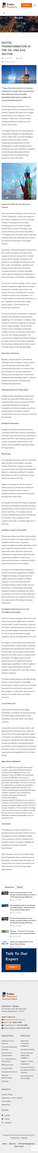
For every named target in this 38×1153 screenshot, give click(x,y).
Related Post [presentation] (9, 887)
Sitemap (24, 1138)
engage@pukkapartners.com (14, 1020)
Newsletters (6, 1105)
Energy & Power (9, 62)
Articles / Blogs (7, 1094)
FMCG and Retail (7, 1065)
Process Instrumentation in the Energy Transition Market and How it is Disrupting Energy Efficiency (23, 895)
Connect (13, 967)
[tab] (9, 887)
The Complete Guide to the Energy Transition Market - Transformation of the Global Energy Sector (22, 907)
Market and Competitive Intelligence (25, 1043)
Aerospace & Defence (9, 1072)
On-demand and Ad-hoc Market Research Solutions (28, 1069)
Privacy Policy (15, 1138)
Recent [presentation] (19, 887)
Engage (26, 5)
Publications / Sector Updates (12, 1098)
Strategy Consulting (28, 1049)
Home (16, 23)
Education (5, 1081)
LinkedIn (7, 1115)
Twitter (7, 1119)
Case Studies (6, 1101)
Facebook (7, 1123)
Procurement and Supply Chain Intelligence (27, 1055)
